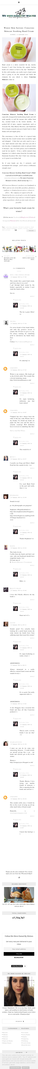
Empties (24, 1036)
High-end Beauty (8, 1041)
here (30, 180)
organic (20, 228)
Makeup (5, 1034)
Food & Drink (26, 1043)
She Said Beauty (22, 221)
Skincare (5, 1036)
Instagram (6, 221)
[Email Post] (15, 230)
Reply (32, 296)
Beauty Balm (15, 588)
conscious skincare (12, 227)
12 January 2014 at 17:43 (18, 370)
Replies (18, 300)
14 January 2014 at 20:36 (18, 799)
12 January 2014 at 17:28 (18, 277)
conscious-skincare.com (12, 178)
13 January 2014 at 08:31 (18, 665)
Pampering (25, 1039)
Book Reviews (26, 1045)
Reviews (5, 1032)
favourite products (24, 227)
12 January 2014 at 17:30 (18, 323)
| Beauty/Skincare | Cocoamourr (21, 562)
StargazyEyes (16, 742)
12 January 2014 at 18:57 (18, 459)
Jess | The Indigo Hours (20, 275)
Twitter (32, 217)
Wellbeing (25, 1041)
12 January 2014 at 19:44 (18, 548)
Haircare (5, 1039)
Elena (12, 546)
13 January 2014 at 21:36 (18, 744)
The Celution (20, 342)
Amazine (32, 221)
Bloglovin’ (28, 342)
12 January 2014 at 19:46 (18, 590)
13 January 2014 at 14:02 (18, 703)
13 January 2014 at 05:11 (18, 625)
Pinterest (13, 221)
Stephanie (14, 495)
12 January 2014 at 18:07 (18, 412)
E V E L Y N (24, 304)
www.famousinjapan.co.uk (18, 813)
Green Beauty (26, 1034)
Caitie (12, 623)
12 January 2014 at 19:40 (18, 497)
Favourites (25, 1032)
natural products (12, 228)
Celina (13, 321)
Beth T (13, 457)
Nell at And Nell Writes (17, 431)
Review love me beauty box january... (10, 259)
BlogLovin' (24, 217)
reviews (25, 228)
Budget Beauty (7, 1043)
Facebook (17, 217)
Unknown (14, 368)
